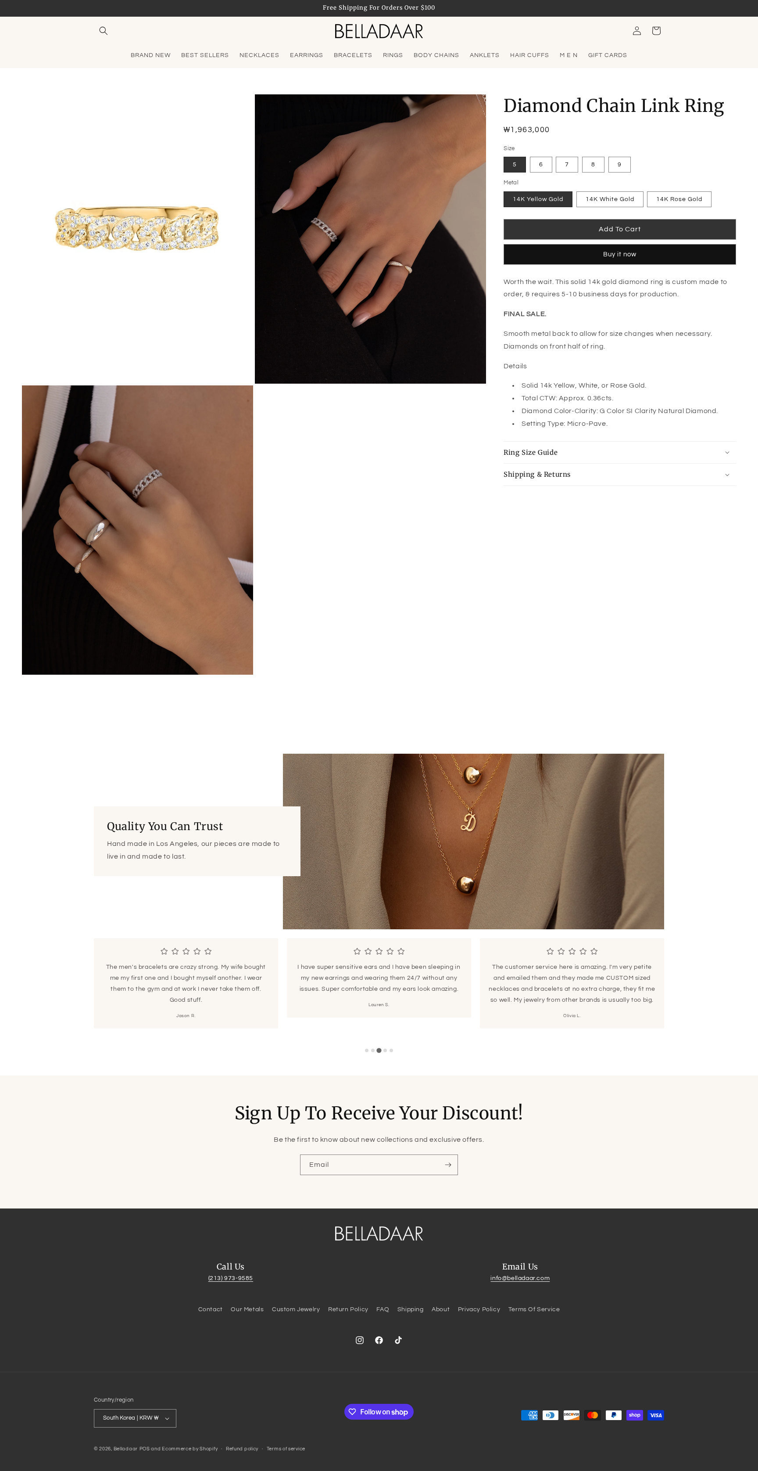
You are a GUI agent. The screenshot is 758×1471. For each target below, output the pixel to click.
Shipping (410, 1309)
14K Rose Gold (679, 199)
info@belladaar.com (520, 1278)
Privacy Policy (479, 1309)
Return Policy (348, 1309)
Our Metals (247, 1309)
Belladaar (126, 1448)
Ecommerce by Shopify (190, 1448)
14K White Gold (610, 199)
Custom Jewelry (296, 1309)
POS (144, 1448)
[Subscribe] (448, 1165)
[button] (103, 30)
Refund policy (242, 1448)
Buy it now (619, 254)
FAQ (382, 1309)
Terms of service (286, 1448)
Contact (210, 1309)
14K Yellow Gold (538, 199)
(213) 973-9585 (230, 1278)
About (441, 1309)
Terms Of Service (534, 1309)
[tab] (366, 1050)
